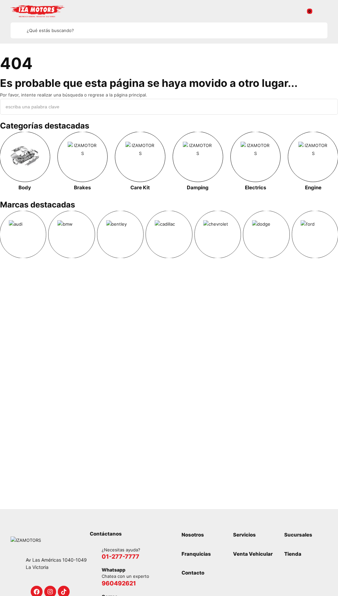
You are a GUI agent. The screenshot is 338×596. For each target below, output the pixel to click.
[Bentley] (120, 234)
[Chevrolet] (218, 234)
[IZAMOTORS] (38, 11)
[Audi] (23, 234)
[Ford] (315, 234)
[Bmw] (71, 234)
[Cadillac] (169, 234)
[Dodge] (266, 234)
